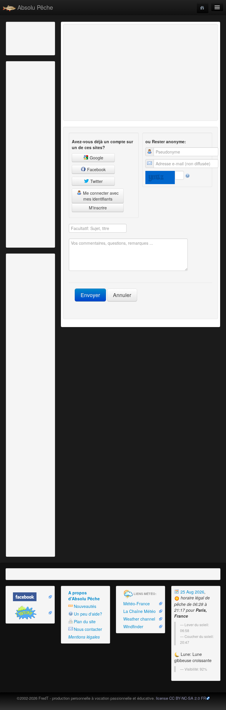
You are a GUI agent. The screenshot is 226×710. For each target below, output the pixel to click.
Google (96, 158)
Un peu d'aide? (88, 614)
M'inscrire (98, 208)
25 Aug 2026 (191, 592)
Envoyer (90, 295)
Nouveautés (85, 606)
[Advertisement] (39, 38)
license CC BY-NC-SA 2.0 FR (181, 698)
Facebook (96, 169)
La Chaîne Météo (139, 611)
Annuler (122, 295)
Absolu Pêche (34, 7)
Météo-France (136, 603)
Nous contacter (88, 629)
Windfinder (133, 626)
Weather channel (139, 619)
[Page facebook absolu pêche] (30, 597)
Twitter (96, 181)
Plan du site (85, 621)
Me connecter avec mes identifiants (100, 196)
